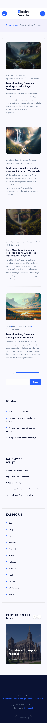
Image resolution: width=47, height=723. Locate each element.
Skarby (12, 582)
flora (14, 327)
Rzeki (11, 575)
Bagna (11, 523)
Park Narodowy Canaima (25, 160)
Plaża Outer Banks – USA (17, 471)
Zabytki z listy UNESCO (19, 412)
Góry (11, 530)
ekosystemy (10, 242)
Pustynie (12, 569)
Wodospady (14, 588)
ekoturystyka (11, 76)
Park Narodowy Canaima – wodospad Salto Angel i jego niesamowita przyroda (22, 253)
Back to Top (25, 718)
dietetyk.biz (8, 699)
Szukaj (10, 372)
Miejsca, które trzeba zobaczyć (22, 438)
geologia (21, 76)
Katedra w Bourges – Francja (18, 483)
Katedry (12, 543)
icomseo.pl (28, 708)
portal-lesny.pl (20, 699)
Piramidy (13, 549)
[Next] (39, 617)
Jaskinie (12, 536)
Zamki (11, 595)
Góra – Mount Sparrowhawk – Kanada (22, 489)
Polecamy (13, 562)
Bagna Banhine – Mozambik (18, 477)
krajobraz (10, 160)
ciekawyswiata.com (35, 699)
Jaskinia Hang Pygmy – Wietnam (20, 495)
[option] (23, 644)
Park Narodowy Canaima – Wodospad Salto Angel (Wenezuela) (21, 86)
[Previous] (35, 617)
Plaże (11, 556)
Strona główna (12, 25)
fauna (8, 327)
